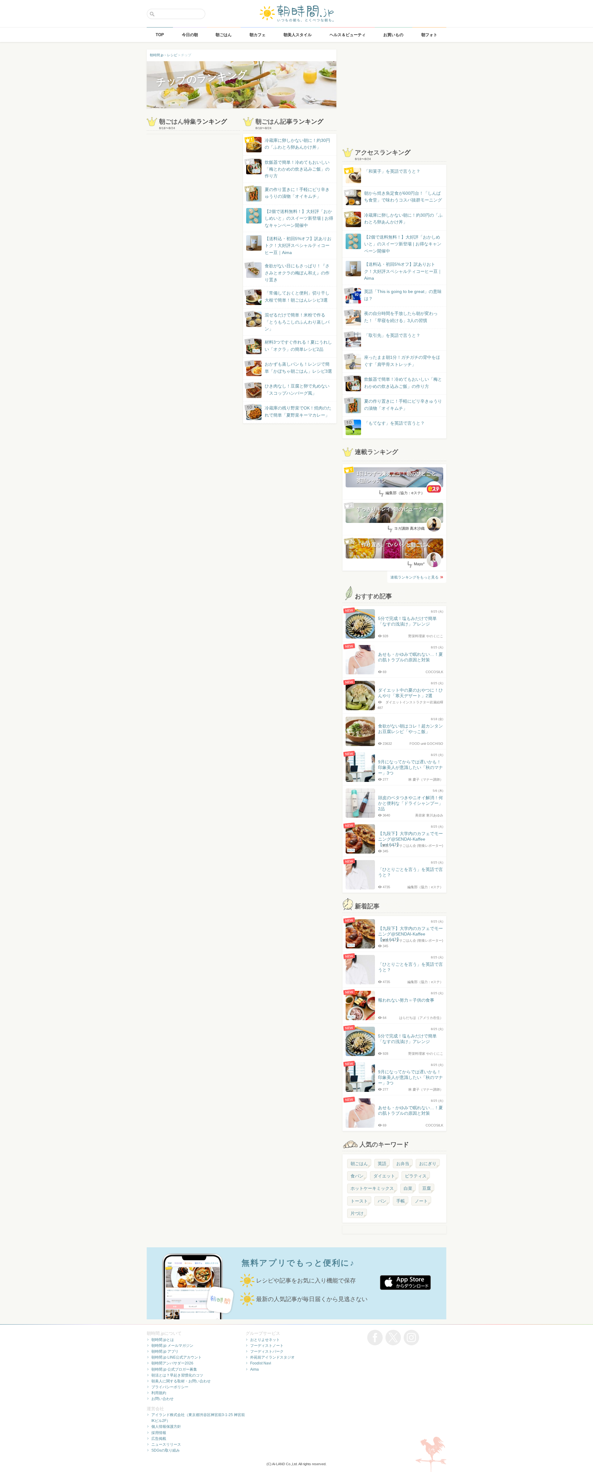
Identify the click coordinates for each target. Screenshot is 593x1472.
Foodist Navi (260, 1363)
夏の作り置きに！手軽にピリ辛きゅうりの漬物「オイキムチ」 (297, 193)
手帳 (400, 1200)
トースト (359, 1200)
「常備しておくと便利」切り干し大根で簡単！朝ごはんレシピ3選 (297, 296)
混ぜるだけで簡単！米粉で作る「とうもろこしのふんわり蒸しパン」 (297, 321)
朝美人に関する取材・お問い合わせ (181, 1381)
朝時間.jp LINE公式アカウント (176, 1357)
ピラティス (416, 1175)
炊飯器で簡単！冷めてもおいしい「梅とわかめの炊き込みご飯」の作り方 (291, 169)
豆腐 (426, 1188)
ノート (421, 1200)
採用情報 (158, 1433)
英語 (382, 1163)
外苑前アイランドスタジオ (272, 1357)
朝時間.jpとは (162, 1340)
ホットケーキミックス (372, 1188)
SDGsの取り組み (165, 1450)
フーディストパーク (267, 1351)
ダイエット (384, 1175)
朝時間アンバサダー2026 (172, 1363)
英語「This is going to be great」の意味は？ (403, 295)
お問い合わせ (162, 1399)
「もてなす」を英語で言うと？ (394, 423)
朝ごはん (359, 1163)
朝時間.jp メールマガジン (172, 1345)
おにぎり (427, 1163)
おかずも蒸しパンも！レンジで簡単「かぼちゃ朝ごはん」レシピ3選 (298, 367)
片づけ (357, 1213)
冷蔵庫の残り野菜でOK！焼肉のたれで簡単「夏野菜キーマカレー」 (298, 411)
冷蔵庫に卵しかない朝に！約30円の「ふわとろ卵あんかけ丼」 (297, 144)
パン (382, 1200)
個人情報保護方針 (166, 1426)
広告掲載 (158, 1438)
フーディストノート (267, 1345)
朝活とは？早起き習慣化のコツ (177, 1375)
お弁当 (402, 1163)
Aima (254, 1369)
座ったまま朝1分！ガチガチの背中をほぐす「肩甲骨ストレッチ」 (402, 361)
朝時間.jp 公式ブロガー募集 (174, 1369)
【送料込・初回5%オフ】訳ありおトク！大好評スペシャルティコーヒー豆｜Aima (298, 245)
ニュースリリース (166, 1444)
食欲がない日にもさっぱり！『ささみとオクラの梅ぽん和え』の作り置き (297, 272)
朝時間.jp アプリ (165, 1351)
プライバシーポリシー (169, 1387)
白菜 (408, 1188)
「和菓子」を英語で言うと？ (392, 171)
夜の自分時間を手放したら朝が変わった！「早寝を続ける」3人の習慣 (401, 317)
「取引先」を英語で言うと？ (392, 335)
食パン (357, 1175)
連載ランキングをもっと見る (414, 577)
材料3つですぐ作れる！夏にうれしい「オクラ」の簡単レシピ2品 (292, 346)
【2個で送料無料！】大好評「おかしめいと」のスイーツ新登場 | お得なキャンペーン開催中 (299, 218)
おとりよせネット (265, 1340)
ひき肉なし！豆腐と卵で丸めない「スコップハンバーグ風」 (297, 389)
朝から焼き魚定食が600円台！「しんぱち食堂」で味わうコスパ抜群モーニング (403, 196)
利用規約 (158, 1393)
